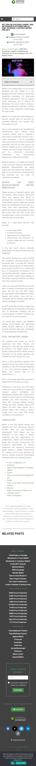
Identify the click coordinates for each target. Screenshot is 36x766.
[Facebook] (8, 728)
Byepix (4, 192)
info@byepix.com (19, 463)
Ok (13, 763)
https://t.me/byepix (14, 495)
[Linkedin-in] (28, 728)
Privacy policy (20, 763)
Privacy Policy (12, 747)
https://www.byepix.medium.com (19, 490)
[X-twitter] (14, 728)
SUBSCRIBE (18, 690)
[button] (2, 19)
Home (4, 49)
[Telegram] (21, 728)
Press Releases (13, 49)
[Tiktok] (18, 733)
